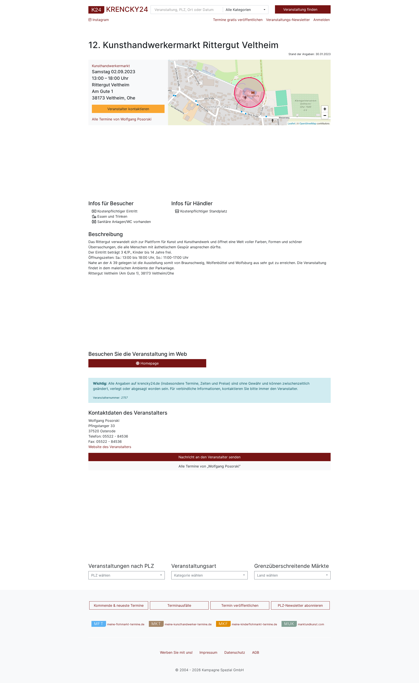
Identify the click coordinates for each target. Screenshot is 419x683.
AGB (255, 652)
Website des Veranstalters (109, 447)
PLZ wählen (100, 575)
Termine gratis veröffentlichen (238, 19)
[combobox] (244, 9)
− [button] (324, 115)
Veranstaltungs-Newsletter (288, 19)
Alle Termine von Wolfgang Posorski (121, 119)
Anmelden (321, 19)
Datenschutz (234, 652)
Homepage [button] (149, 363)
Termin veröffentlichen (239, 605)
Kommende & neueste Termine (119, 605)
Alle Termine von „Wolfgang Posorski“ (209, 466)
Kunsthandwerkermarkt (111, 66)
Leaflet (291, 123)
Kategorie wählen (188, 575)
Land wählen (267, 575)
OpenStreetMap (307, 123)
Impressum (208, 652)
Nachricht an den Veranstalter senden (209, 457)
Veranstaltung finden (300, 9)
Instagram (100, 19)
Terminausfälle (179, 605)
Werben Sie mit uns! (176, 652)
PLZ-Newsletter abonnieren (300, 605)
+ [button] (324, 109)
